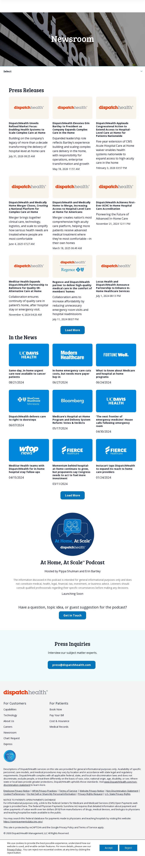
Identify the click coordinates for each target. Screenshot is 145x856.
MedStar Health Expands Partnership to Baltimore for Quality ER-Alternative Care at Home (28, 286)
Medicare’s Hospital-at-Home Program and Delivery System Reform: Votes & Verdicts (71, 419)
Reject (128, 847)
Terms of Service (68, 790)
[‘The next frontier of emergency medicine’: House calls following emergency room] (116, 401)
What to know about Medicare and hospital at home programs (115, 373)
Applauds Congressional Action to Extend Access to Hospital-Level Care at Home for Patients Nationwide (113, 129)
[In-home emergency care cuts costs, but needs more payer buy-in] (73, 355)
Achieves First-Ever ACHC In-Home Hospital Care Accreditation (115, 205)
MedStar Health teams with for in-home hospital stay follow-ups (27, 469)
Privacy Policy (66, 827)
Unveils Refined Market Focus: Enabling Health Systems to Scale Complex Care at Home (27, 127)
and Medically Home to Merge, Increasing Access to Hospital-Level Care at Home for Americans (72, 207)
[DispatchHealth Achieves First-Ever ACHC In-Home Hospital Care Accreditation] (116, 187)
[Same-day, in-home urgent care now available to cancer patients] (29, 355)
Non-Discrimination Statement (122, 790)
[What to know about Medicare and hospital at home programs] (116, 355)
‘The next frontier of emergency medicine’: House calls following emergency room (114, 421)
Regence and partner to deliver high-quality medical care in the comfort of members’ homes (72, 286)
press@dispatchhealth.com (71, 665)
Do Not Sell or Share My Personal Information (51, 794)
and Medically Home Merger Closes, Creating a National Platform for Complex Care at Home (28, 207)
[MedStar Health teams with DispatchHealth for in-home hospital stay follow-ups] (29, 450)
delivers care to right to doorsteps (27, 418)
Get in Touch (72, 615)
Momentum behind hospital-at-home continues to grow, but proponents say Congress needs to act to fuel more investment (71, 472)
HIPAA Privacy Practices (44, 790)
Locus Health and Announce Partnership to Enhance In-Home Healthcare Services (113, 286)
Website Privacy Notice (92, 790)
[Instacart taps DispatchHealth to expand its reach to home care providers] (116, 450)
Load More (72, 330)
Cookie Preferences (14, 794)
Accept (109, 847)
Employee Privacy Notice (17, 790)
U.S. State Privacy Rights (117, 794)
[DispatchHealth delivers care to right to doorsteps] (29, 401)
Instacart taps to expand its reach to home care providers (115, 469)
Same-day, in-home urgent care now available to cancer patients (27, 373)
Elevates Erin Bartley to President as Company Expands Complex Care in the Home (71, 127)
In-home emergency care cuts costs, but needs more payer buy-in (72, 373)
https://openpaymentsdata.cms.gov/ (23, 821)
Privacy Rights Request (90, 794)
